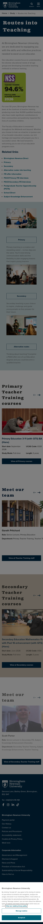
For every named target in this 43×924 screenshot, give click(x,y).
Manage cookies (21, 911)
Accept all (21, 918)
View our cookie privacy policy (16, 906)
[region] (21, 902)
